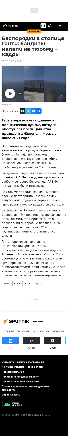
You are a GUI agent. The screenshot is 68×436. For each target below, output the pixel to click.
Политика (60, 331)
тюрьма (38, 283)
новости (8, 331)
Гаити (27, 283)
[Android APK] (13, 405)
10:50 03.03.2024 (12, 61)
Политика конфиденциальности (20, 376)
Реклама (19, 366)
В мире (17, 283)
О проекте (8, 361)
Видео (6, 283)
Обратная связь (11, 394)
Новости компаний (13, 371)
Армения (24, 331)
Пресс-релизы (34, 366)
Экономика (41, 331)
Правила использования (29, 361)
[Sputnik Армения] (11, 27)
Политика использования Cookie (21, 381)
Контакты (7, 366)
